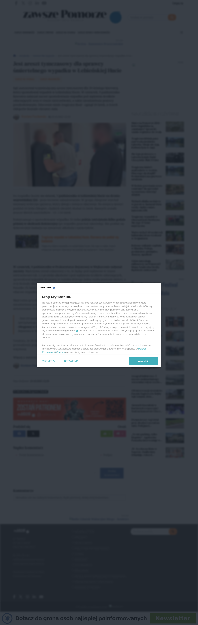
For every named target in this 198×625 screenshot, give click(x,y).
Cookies (60, 352)
